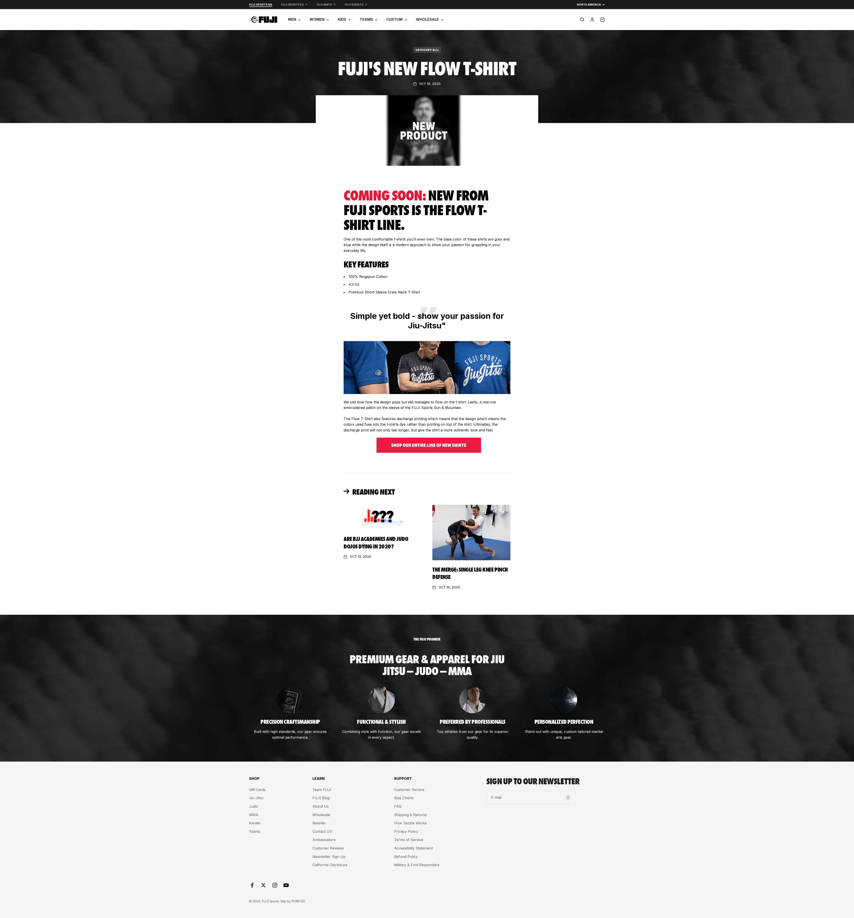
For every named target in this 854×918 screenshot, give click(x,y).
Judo (253, 806)
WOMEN (317, 19)
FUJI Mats (324, 4)
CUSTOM (394, 19)
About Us (320, 806)
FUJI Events (354, 4)
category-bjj (426, 50)
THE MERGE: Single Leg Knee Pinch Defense (470, 573)
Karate (254, 823)
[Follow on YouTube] (286, 885)
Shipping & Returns (410, 815)
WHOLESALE (427, 19)
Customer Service (409, 789)
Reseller (319, 823)
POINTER (298, 901)
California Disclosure (329, 865)
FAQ (397, 806)
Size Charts (403, 798)
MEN (292, 19)
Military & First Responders (416, 865)
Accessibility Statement (413, 848)
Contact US (322, 831)
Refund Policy (406, 856)
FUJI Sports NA (260, 4)
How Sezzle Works (410, 823)
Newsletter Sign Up (328, 856)
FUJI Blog (321, 798)
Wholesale (321, 815)
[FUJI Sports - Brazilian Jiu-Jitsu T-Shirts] (427, 445)
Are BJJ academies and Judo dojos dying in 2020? (376, 542)
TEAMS (366, 19)
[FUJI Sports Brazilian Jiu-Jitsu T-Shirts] (427, 367)
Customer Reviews (328, 848)
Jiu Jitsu (256, 798)
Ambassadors (324, 839)
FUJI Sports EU (292, 4)
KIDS (342, 19)
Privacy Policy (406, 831)
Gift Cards (257, 789)
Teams (254, 831)
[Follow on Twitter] (263, 885)
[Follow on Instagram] (275, 885)
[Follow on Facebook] (252, 885)
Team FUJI (321, 789)
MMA (253, 815)
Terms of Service (408, 839)
